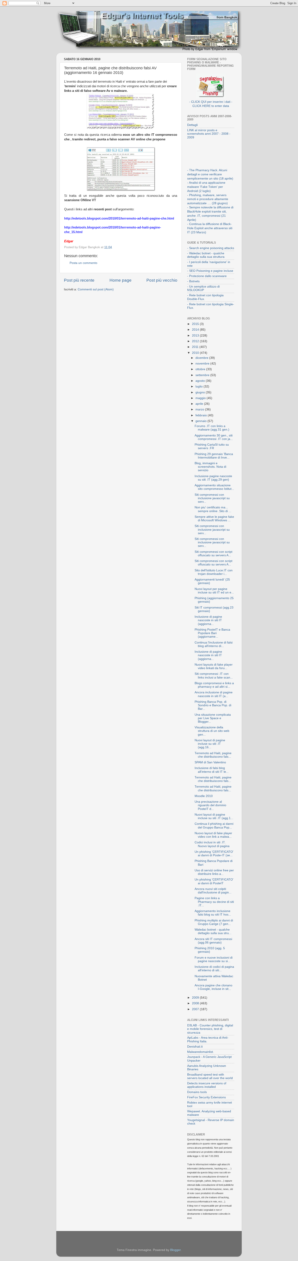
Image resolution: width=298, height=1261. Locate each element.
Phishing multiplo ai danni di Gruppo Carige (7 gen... (214, 922)
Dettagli (192, 125)
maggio (201, 398)
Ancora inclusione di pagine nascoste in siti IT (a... (214, 694)
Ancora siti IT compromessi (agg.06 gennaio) (213, 940)
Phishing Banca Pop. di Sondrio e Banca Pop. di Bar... (213, 705)
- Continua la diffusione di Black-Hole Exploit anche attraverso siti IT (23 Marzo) (209, 228)
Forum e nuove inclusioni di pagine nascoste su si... (214, 959)
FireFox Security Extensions (206, 1097)
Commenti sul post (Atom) (96, 289)
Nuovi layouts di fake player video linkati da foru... (214, 666)
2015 (196, 324)
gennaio (201, 421)
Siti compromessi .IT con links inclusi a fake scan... (214, 675)
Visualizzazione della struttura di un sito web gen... (212, 731)
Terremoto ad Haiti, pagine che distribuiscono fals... (213, 755)
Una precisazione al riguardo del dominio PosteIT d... (210, 805)
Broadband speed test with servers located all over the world (210, 1076)
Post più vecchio (161, 280)
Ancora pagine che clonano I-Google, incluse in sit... (213, 987)
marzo (200, 409)
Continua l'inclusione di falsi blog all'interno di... (214, 644)
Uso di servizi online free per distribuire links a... (214, 872)
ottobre (200, 369)
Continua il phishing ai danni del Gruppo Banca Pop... (214, 825)
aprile (199, 403)
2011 (195, 347)
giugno (200, 392)
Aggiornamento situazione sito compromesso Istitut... (214, 487)
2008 (196, 1003)
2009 (196, 997)
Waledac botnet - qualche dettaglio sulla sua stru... (213, 931)
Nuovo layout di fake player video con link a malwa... (213, 835)
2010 (196, 352)
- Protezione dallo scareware (207, 276)
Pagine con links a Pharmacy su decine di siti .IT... (214, 901)
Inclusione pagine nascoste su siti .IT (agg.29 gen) (213, 477)
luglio (199, 386)
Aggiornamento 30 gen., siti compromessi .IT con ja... (214, 437)
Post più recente (79, 280)
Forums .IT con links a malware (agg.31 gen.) (212, 427)
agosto (200, 380)
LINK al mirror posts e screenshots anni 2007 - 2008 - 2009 (208, 134)
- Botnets (193, 281)
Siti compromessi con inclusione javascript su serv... (212, 498)
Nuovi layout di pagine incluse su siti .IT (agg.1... (214, 816)
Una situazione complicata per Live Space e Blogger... (213, 718)
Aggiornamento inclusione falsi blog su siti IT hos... (213, 912)
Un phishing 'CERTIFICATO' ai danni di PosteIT (214, 881)
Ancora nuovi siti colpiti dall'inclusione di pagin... (213, 890)
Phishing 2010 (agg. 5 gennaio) (210, 950)
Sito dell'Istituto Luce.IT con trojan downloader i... (214, 572)
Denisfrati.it (195, 1046)
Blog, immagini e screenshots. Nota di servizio (210, 467)
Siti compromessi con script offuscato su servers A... (213, 553)
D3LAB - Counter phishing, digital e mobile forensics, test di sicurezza (210, 1029)
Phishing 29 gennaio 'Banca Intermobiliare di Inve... (214, 455)
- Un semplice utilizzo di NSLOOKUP (203, 288)
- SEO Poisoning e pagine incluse (210, 270)
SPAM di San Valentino (210, 762)
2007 (196, 1009)
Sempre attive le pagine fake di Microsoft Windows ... (214, 518)
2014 (196, 329)
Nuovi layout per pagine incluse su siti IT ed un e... (214, 590)
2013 (196, 335)
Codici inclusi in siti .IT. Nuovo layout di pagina (212, 844)
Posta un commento (83, 263)
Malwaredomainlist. (200, 1051)
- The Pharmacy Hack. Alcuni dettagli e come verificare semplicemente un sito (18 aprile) (210, 174)
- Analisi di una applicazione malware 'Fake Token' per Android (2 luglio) (206, 187)
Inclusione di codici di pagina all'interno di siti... (214, 968)
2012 (196, 341)
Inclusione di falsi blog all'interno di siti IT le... (212, 769)
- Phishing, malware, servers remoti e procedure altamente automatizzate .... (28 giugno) (207, 199)
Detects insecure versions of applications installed (206, 1085)
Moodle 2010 (204, 796)
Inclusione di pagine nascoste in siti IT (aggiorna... (208, 620)
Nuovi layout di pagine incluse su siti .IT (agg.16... (210, 744)
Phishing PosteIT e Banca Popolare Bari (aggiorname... (212, 633)
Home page (121, 280)
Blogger (175, 1250)
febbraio (201, 415)
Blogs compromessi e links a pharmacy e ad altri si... (214, 685)
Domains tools (197, 1092)
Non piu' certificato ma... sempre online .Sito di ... (213, 509)
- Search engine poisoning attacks (210, 248)
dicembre (202, 357)
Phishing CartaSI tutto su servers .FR (212, 446)
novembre (202, 363)
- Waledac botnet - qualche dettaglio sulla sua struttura (205, 255)
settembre (202, 375)
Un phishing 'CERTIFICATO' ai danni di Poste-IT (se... (214, 853)
